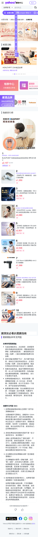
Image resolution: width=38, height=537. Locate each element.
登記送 (16, 17)
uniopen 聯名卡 (25, 13)
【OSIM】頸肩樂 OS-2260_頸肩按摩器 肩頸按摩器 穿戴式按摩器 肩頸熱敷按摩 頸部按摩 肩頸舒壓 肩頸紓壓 (26, 244)
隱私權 (19, 534)
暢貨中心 (16, 21)
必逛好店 (16, 38)
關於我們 (18, 529)
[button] (21, 39)
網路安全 (12, 534)
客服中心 (10, 529)
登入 (32, 3)
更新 (33, 524)
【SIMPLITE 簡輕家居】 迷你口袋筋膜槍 (26, 176)
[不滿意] (15, 509)
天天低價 (16, 30)
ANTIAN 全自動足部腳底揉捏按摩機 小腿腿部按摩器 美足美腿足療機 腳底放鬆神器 (26, 281)
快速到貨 (16, 25)
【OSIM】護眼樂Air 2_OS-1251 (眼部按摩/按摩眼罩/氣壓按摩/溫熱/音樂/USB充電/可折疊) (26, 296)
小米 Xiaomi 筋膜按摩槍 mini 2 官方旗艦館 (26, 261)
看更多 (16, 54)
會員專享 (16, 46)
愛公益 (16, 51)
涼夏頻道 (16, 34)
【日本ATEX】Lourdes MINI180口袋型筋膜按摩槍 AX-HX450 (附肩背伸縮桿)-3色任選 (26, 211)
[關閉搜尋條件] (12, 7)
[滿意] (22, 509)
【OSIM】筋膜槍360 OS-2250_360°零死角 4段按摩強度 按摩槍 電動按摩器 (26, 227)
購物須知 (26, 529)
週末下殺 (16, 42)
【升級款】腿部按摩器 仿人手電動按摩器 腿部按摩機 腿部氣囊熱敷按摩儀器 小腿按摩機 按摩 (26, 314)
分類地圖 (26, 534)
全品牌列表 (7, 105)
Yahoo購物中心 (14, 2)
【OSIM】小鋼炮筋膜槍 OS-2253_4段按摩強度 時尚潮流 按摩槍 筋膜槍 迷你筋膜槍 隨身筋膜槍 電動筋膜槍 (26, 192)
